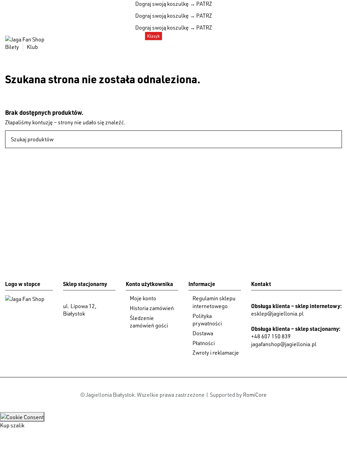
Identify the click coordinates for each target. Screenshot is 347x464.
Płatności (203, 343)
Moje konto (143, 298)
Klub (32, 46)
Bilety (12, 46)
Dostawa (202, 333)
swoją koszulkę (162, 3)
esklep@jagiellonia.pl (277, 313)
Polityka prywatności (207, 320)
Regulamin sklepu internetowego (214, 302)
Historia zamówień (152, 308)
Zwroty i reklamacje (215, 352)
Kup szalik (12, 425)
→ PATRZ (200, 3)
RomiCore (255, 394)
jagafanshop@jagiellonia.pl (284, 344)
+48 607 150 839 (271, 336)
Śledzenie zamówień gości (149, 322)
